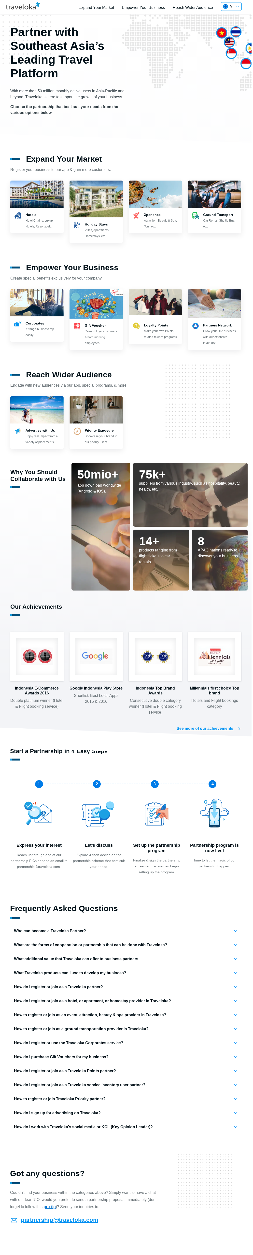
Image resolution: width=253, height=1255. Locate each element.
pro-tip (49, 1207)
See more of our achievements (205, 728)
